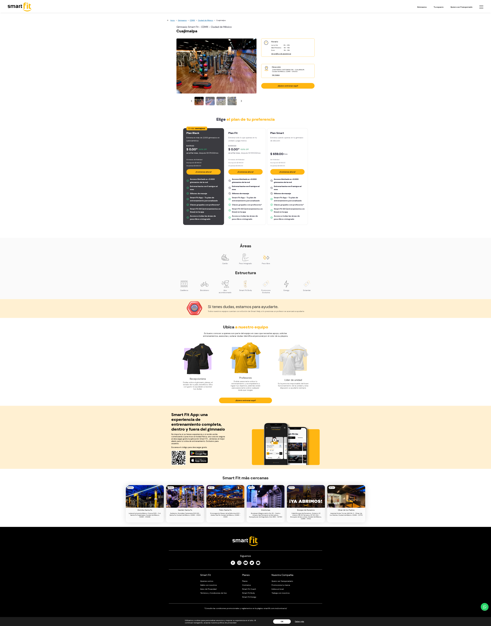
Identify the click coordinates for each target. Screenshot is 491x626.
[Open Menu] (481, 7)
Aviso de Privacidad (208, 589)
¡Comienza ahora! (204, 172)
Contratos (246, 585)
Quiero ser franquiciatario (282, 581)
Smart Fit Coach (249, 589)
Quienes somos (206, 581)
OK (282, 621)
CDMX (192, 20)
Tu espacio (439, 7)
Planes (245, 581)
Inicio (172, 20)
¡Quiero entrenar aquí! (288, 86)
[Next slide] (241, 101)
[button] (199, 101)
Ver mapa (276, 75)
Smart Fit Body (248, 593)
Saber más (299, 621)
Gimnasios (422, 7)
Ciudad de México (205, 20)
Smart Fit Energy (249, 597)
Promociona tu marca (281, 585)
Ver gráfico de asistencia (281, 54)
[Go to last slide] (191, 101)
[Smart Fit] (20, 7)
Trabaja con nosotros (281, 593)
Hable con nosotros (208, 585)
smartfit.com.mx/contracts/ (275, 608)
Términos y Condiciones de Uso (213, 593)
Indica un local (278, 589)
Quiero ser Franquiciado (461, 7)
